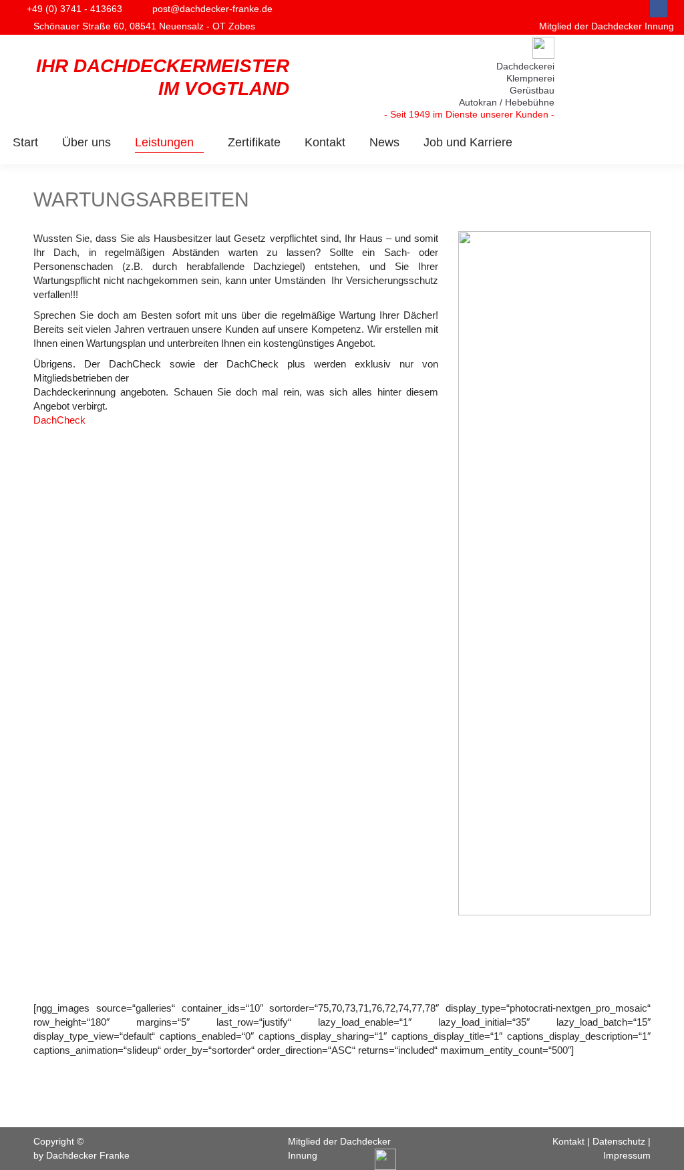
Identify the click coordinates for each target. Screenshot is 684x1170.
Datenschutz (618, 1141)
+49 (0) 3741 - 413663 (74, 8)
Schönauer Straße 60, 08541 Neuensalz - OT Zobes (144, 26)
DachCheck (59, 420)
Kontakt (568, 1141)
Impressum (627, 1155)
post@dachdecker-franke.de (212, 8)
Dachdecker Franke (88, 1155)
